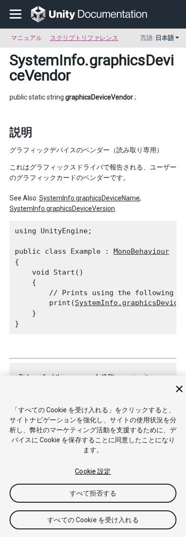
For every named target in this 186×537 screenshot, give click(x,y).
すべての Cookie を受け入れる (93, 520)
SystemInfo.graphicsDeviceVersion (62, 208)
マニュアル (26, 37)
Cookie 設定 (93, 471)
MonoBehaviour (141, 251)
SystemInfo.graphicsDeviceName (89, 198)
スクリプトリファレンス (84, 37)
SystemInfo (47, 60)
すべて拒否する (93, 493)
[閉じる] (179, 388)
